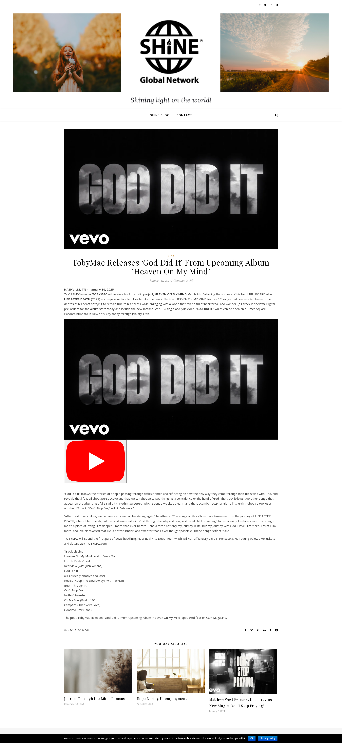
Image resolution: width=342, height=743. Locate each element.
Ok (251, 738)
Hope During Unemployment (162, 698)
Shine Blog (159, 115)
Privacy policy (267, 738)
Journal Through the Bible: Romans (94, 698)
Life (171, 255)
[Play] (95, 461)
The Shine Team (78, 630)
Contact (184, 115)
